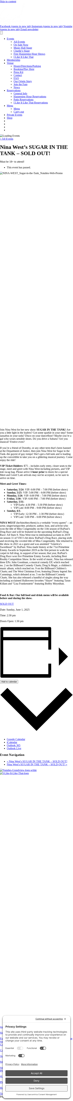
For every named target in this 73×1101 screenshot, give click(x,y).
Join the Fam (20, 84)
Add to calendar (9, 681)
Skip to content (8, 1)
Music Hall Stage (23, 47)
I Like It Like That (23, 56)
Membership (13, 60)
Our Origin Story (23, 81)
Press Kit (18, 72)
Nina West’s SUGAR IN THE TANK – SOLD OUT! (37, 761)
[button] (7, 603)
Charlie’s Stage (22, 50)
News (17, 87)
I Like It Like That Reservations (31, 102)
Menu (10, 105)
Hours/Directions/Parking (27, 66)
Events (10, 38)
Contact (18, 75)
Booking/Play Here (24, 69)
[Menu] (1, 33)
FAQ (16, 78)
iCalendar (12, 742)
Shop (9, 117)
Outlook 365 (13, 745)
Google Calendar (16, 739)
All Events (19, 41)
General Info (20, 93)
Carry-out (19, 111)
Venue (10, 63)
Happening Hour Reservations (30, 96)
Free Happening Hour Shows (29, 53)
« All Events (6, 138)
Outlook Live (14, 748)
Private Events (14, 114)
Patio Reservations (23, 99)
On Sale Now (21, 44)
